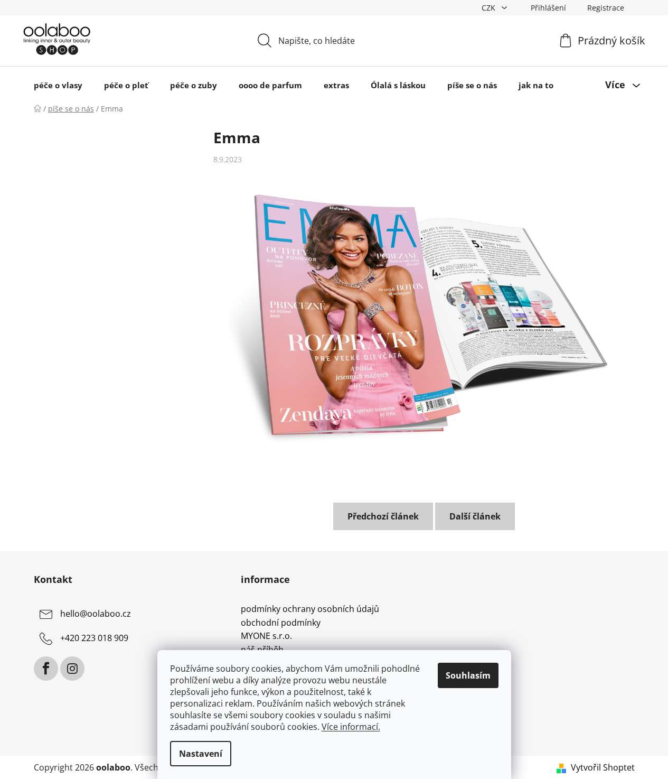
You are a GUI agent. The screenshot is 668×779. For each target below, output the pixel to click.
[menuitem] (58, 85)
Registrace (605, 8)
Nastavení (200, 753)
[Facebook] (46, 668)
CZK (489, 8)
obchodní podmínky (281, 623)
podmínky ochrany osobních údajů (310, 609)
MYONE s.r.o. (266, 636)
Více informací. (351, 726)
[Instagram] (72, 668)
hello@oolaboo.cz (95, 613)
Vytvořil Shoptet (603, 767)
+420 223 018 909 (94, 638)
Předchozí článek (383, 516)
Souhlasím (468, 675)
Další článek (475, 516)
